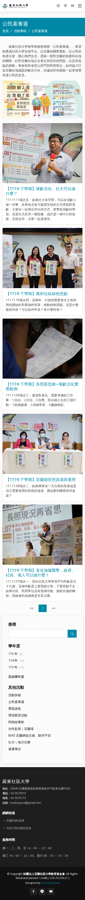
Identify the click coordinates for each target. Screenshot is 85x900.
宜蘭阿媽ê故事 (15, 820)
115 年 (15, 653)
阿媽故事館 (16, 722)
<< (31, 608)
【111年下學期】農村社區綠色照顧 (37, 293)
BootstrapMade (50, 883)
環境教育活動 (17, 715)
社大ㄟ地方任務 (19, 742)
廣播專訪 (14, 749)
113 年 (16, 667)
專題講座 (14, 708)
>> (53, 608)
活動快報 (14, 695)
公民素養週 (16, 702)
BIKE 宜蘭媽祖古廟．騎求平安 (29, 735)
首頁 (5, 31)
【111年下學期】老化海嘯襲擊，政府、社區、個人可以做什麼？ (41, 572)
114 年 (16, 660)
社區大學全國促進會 (18, 828)
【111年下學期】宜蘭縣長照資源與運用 (41, 479)
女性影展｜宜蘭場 (21, 729)
